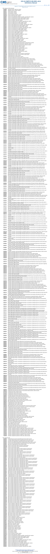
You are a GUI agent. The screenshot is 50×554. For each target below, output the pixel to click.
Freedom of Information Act (25, 550)
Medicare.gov (29, 549)
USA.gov (33, 549)
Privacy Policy (19, 550)
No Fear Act (31, 550)
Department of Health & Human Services (21, 549)
